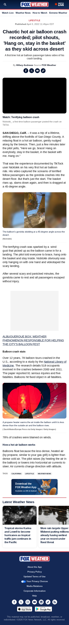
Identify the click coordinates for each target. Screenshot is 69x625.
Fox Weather (34, 4)
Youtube (34, 602)
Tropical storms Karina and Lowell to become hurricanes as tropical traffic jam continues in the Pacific (17, 535)
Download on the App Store (24, 609)
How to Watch (40, 12)
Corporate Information (35, 591)
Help (34, 596)
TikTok (48, 602)
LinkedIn (41, 602)
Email (37, 70)
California (16, 474)
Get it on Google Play (43, 609)
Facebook (25, 70)
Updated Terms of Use (34, 576)
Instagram (27, 602)
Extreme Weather (58, 12)
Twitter (31, 70)
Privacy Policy (34, 572)
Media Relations (35, 586)
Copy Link (43, 70)
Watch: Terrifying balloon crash (21, 117)
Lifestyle (34, 20)
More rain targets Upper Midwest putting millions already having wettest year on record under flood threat (54, 535)
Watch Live (8, 12)
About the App (34, 567)
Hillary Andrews (24, 65)
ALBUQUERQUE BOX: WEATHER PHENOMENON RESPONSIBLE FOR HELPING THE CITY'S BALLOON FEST (33, 340)
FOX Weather (49, 65)
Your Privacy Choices (37, 581)
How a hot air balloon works (19, 444)
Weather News (23, 12)
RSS (54, 602)
